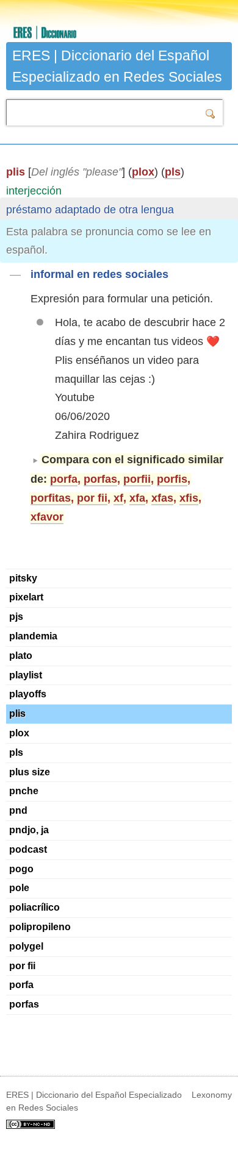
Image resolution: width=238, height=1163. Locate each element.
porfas (100, 479)
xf (118, 498)
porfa (64, 479)
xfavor (47, 517)
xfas (162, 498)
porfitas (51, 498)
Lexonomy (212, 1095)
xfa (137, 498)
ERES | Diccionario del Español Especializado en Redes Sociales (117, 66)
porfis (172, 479)
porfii (137, 479)
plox (143, 172)
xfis (188, 498)
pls (173, 172)
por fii (92, 498)
